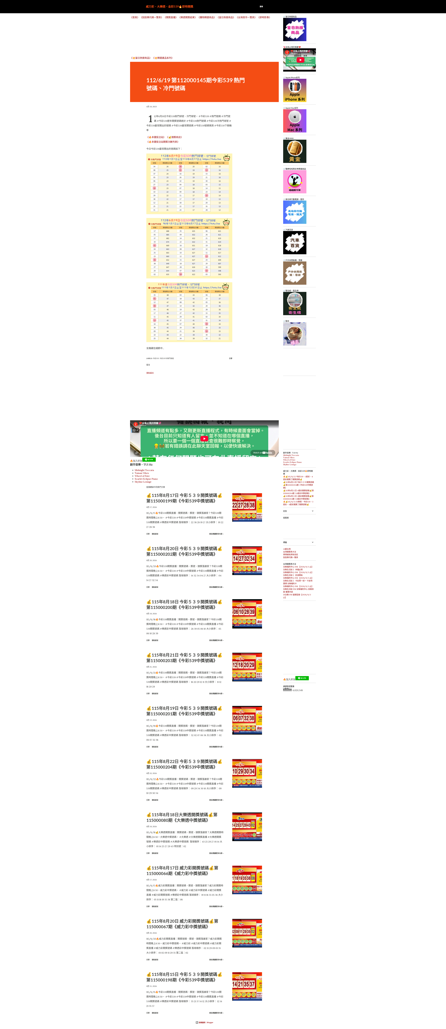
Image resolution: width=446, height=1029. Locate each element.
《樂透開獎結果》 (187, 17)
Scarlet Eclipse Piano (146, 478)
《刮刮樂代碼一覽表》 (151, 17)
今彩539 (156, 358)
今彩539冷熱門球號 (167, 358)
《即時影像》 (264, 17)
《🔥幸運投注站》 (156, 137)
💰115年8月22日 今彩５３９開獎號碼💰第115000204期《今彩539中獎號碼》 (298, 485)
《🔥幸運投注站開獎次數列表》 (162, 141)
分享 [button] (230, 358)
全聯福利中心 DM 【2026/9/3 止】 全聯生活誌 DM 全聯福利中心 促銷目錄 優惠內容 (298, 589)
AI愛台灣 (287, 549)
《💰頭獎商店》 (174, 137)
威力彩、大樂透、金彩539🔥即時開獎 (169, 6)
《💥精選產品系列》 (163, 57)
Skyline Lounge (143, 481)
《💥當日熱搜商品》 (141, 57)
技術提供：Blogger (205, 1022)
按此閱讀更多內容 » (216, 534)
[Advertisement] (199, 37)
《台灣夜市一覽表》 (246, 17)
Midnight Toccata (144, 470)
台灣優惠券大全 (289, 552)
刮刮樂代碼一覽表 (290, 557)
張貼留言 (150, 373)
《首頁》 (134, 17)
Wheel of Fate (142, 475)
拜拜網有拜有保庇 (290, 554)
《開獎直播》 (171, 17)
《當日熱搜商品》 (226, 17)
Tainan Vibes (142, 473)
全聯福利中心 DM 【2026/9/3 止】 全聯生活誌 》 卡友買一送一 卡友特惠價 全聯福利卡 (298, 581)
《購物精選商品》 (206, 17)
